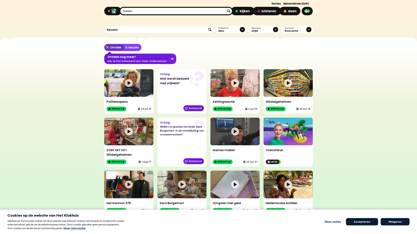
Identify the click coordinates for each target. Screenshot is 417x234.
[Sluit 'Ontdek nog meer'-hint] (172, 59)
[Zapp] (307, 11)
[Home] (112, 11)
